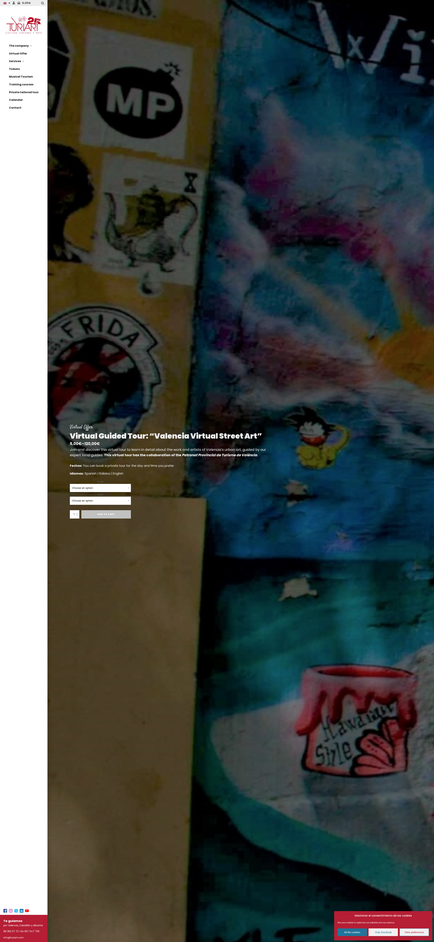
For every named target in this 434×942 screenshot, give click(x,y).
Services (15, 61)
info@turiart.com (13, 937)
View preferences (414, 932)
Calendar (16, 100)
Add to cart (106, 514)
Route (100, 481)
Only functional (383, 932)
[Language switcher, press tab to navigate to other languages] (7, 3)
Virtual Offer (18, 53)
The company (19, 46)
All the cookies (352, 932)
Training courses (21, 84)
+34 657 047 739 (29, 931)
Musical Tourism (21, 77)
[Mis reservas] (14, 3)
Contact (15, 108)
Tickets (14, 69)
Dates (100, 494)
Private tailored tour (24, 92)
